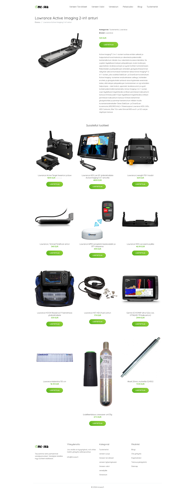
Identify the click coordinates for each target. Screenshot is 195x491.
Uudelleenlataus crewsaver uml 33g (97, 414)
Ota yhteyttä (136, 454)
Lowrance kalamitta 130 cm (54, 381)
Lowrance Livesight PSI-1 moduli (140, 175)
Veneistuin (113, 6)
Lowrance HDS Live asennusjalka (140, 244)
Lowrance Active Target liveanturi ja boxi (54, 175)
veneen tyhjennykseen (108, 462)
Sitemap (134, 466)
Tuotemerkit (152, 6)
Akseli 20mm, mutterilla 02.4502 (140, 381)
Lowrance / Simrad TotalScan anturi (55, 244)
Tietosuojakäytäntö (139, 462)
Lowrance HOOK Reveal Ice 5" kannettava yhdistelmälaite (54, 314)
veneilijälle (103, 470)
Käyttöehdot (136, 458)
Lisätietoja (109, 45)
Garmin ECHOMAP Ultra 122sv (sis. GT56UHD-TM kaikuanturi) (140, 314)
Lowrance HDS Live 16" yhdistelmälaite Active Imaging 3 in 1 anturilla (97, 176)
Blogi (140, 6)
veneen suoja (104, 454)
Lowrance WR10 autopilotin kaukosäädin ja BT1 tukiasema (97, 245)
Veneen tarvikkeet (78, 6)
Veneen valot (98, 6)
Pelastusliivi (128, 6)
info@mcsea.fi (72, 457)
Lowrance (123, 30)
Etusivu (37, 22)
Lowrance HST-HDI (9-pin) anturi (97, 313)
